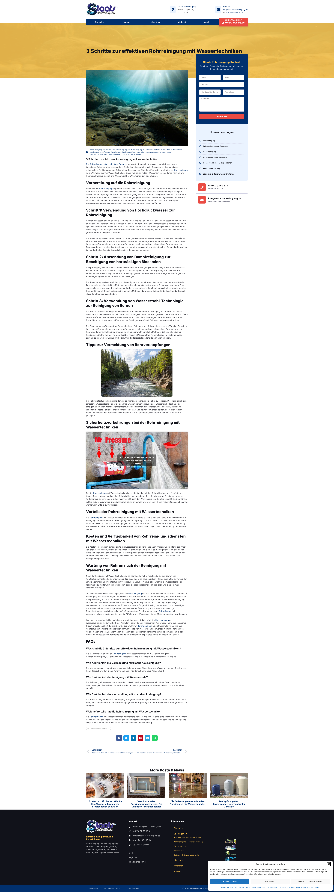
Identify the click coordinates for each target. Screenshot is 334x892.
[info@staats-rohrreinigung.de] (202, 200)
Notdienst (181, 22)
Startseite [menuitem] (178, 828)
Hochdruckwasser (149, 150)
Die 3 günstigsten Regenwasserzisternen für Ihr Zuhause (229, 804)
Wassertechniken (134, 154)
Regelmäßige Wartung (112, 152)
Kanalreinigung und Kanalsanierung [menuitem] (188, 842)
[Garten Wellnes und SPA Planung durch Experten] (231, 847)
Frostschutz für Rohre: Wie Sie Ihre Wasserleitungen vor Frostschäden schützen (105, 804)
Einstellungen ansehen (310, 881)
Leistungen (126, 22)
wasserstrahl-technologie (118, 154)
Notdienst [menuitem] (178, 865)
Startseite (99, 22)
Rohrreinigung (181, 170)
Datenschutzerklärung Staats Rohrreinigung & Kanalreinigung (258, 887)
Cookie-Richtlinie (227, 887)
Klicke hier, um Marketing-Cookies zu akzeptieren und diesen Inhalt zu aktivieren (137, 460)
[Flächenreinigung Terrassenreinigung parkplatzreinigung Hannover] (231, 859)
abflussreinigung (96, 150)
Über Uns (155, 22)
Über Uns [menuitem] (178, 860)
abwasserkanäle (109, 150)
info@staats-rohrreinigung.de (235, 9)
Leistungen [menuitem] (179, 834)
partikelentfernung (96, 152)
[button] (328, 864)
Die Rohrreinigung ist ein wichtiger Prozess (106, 164)
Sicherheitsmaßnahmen (140, 152)
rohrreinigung (126, 152)
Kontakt (206, 22)
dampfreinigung (121, 150)
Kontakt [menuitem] (177, 871)
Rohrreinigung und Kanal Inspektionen (100, 838)
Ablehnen (270, 881)
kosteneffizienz (176, 150)
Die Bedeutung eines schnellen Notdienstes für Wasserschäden (187, 802)
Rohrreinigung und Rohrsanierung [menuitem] (187, 837)
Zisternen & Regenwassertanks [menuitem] (186, 855)
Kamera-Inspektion (163, 150)
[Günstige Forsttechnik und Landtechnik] (231, 853)
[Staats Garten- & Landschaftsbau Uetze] (231, 841)
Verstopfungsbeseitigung (99, 154)
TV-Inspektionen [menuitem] (180, 846)
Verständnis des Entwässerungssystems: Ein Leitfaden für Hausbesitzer (146, 804)
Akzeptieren (230, 881)
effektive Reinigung (135, 150)
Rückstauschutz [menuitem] (180, 850)
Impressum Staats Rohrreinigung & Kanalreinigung (300, 887)
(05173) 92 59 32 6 (234, 12)
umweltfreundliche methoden (160, 152)
